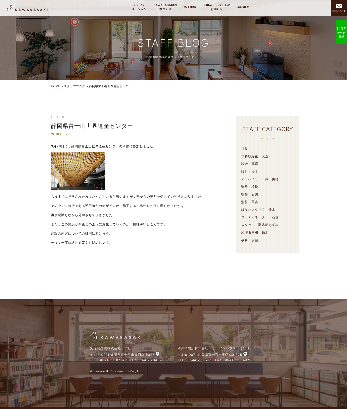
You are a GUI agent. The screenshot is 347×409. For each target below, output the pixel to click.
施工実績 (190, 7)
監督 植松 (249, 187)
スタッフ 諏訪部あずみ (260, 225)
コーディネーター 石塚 (260, 217)
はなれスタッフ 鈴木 (258, 210)
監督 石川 (249, 194)
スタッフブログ (74, 86)
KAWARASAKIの (165, 7)
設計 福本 (249, 171)
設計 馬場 (249, 164)
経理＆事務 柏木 (254, 232)
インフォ (139, 7)
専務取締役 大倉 (254, 156)
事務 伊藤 (249, 240)
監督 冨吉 (249, 202)
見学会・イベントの (216, 7)
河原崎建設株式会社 (28, 8)
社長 (244, 149)
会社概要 (243, 7)
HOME (55, 86)
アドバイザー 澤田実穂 (260, 179)
